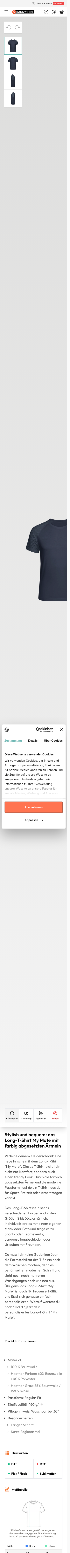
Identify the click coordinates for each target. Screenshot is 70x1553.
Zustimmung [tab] (13, 740)
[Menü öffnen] (6, 12)
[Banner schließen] (61, 729)
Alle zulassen (33, 807)
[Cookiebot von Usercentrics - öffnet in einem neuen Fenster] (38, 729)
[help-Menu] (46, 12)
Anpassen (31, 819)
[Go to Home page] (23, 12)
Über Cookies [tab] (53, 740)
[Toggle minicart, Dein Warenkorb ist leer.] (62, 12)
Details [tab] (33, 740)
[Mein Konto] (54, 12)
